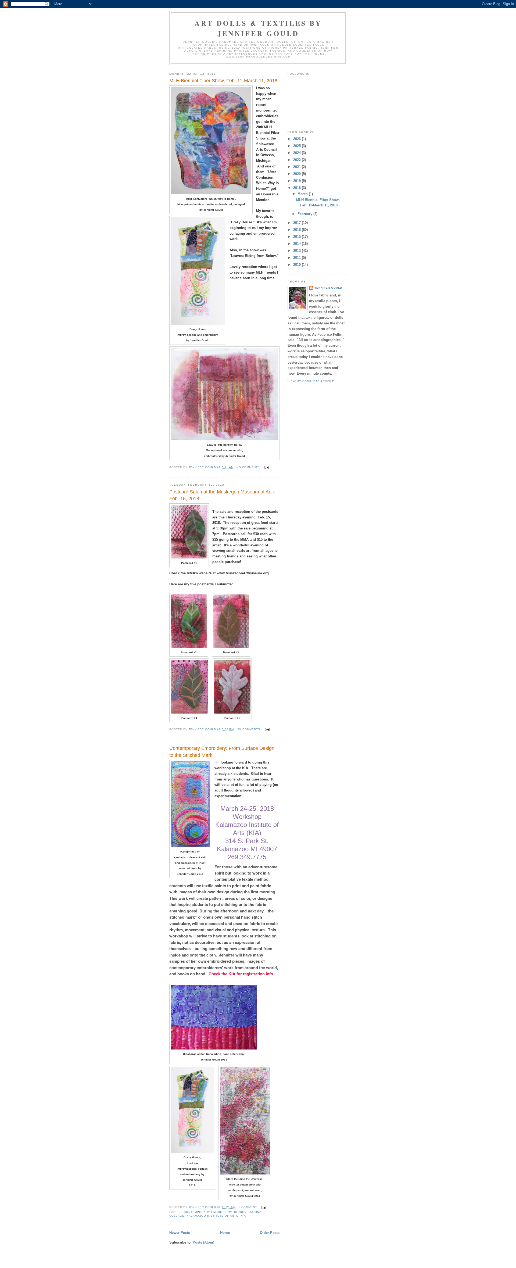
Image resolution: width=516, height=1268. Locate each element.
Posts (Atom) (203, 1242)
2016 (297, 230)
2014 (297, 244)
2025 (297, 146)
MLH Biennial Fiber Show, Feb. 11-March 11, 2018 (223, 80)
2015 (297, 237)
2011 (297, 258)
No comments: (249, 467)
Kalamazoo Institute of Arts (212, 1215)
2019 (297, 181)
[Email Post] (266, 467)
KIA (243, 1215)
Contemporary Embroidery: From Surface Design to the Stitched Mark (221, 752)
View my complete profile (311, 381)
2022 (297, 160)
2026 (297, 139)
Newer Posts (179, 1233)
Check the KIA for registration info (241, 974)
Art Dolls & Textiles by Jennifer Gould (258, 28)
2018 (297, 188)
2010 (297, 265)
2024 (297, 153)
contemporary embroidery (208, 1211)
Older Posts (270, 1233)
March (303, 194)
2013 (297, 251)
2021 (297, 167)
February (305, 214)
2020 (297, 174)
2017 (297, 223)
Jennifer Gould (328, 287)
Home (225, 1233)
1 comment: (248, 1207)
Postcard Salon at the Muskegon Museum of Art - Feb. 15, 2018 (222, 495)
